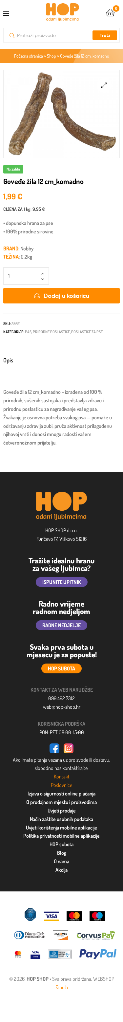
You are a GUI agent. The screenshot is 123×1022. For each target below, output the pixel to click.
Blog (61, 852)
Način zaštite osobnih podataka (61, 819)
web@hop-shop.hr (61, 706)
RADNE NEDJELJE (61, 625)
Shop (51, 56)
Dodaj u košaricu (66, 296)
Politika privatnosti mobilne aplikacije (61, 835)
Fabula (61, 987)
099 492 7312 (61, 698)
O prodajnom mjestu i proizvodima (61, 802)
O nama (61, 861)
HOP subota (61, 844)
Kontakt (62, 776)
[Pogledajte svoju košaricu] (110, 12)
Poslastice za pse (87, 331)
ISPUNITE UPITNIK (61, 582)
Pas (28, 331)
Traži (105, 35)
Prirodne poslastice (51, 331)
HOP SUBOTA (61, 668)
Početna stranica (28, 56)
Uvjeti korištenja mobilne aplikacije (61, 827)
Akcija (61, 870)
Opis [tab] (8, 360)
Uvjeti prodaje (62, 810)
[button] (104, 85)
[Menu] (11, 12)
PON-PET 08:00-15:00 (61, 732)
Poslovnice (61, 785)
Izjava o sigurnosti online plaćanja (61, 793)
